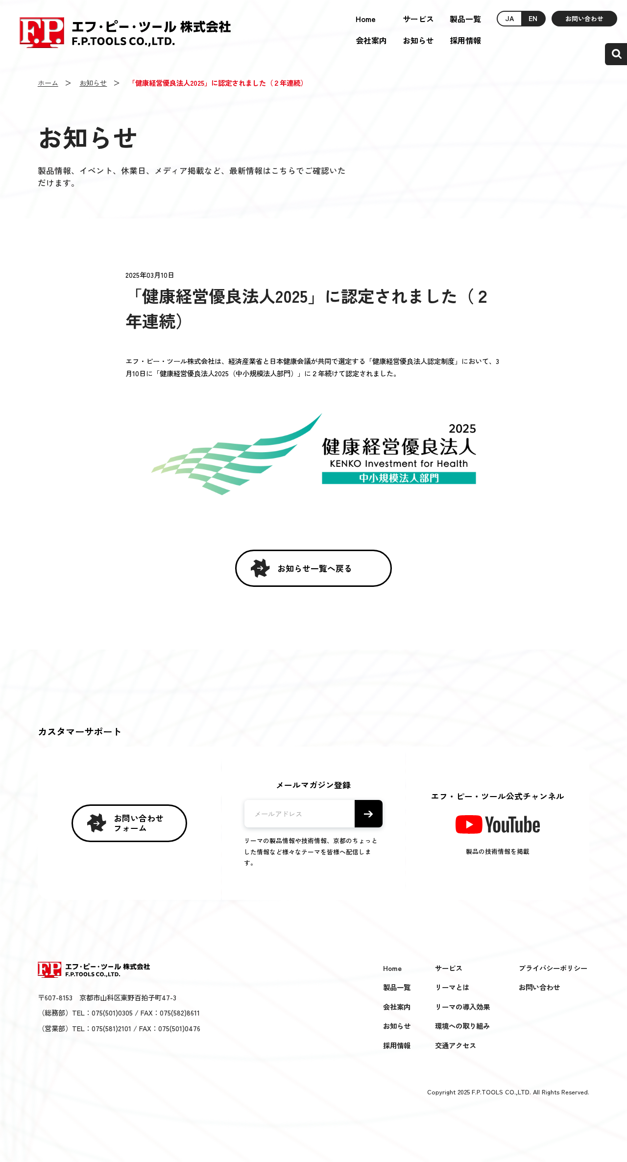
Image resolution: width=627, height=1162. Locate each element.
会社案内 (371, 40)
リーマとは (452, 987)
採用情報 (465, 40)
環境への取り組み (462, 1025)
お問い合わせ (584, 18)
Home (366, 18)
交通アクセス (455, 1045)
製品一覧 (465, 18)
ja (509, 18)
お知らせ (418, 40)
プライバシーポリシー (553, 968)
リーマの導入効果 (462, 1006)
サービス (418, 18)
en (533, 18)
